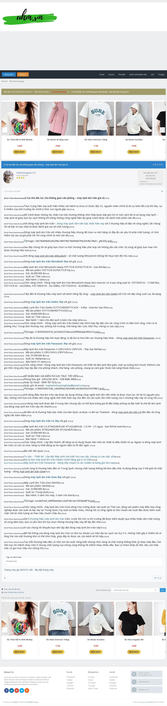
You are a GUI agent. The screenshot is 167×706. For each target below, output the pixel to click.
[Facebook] (6, 690)
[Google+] (16, 690)
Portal (102, 74)
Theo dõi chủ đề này (12, 589)
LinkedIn (112, 685)
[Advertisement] (83, 50)
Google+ (113, 682)
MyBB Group (33, 702)
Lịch (152, 74)
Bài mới (4, 81)
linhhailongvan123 (26, 172)
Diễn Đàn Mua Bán (41, 92)
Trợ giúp (161, 74)
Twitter (112, 680)
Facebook (113, 677)
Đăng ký (23, 74)
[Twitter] (21, 690)
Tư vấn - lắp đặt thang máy (39, 570)
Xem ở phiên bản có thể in (14, 592)
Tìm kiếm (121, 74)
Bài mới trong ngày (17, 81)
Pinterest (113, 688)
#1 (162, 191)
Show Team (93, 688)
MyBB (15, 702)
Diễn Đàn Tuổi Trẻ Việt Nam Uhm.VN (18, 92)
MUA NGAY (20, 152)
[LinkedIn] (11, 690)
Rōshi (151, 702)
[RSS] (27, 690)
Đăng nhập (9, 74)
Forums (111, 74)
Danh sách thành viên (138, 74)
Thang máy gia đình (14, 570)
